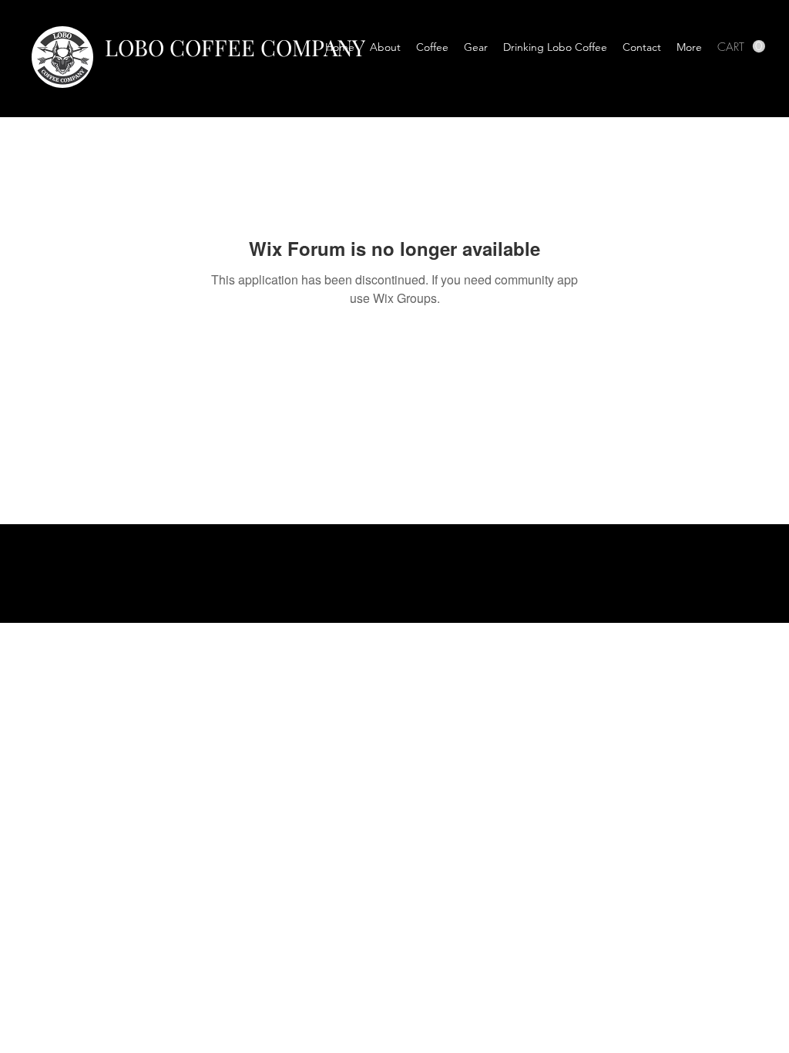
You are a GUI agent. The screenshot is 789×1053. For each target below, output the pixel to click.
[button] (432, 47)
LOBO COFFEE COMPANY (235, 47)
